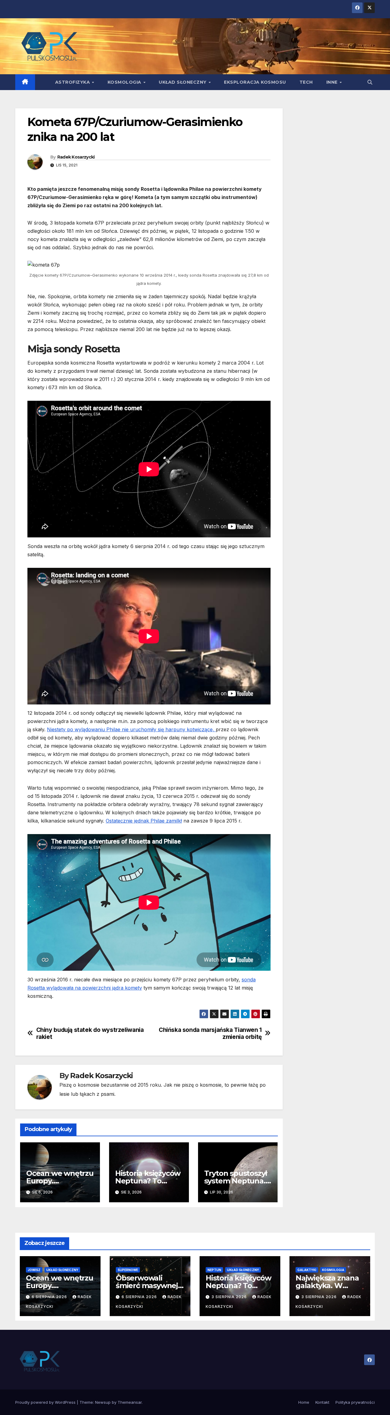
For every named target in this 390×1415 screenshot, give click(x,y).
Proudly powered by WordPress (46, 1402)
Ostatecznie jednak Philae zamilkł (144, 821)
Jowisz (34, 1270)
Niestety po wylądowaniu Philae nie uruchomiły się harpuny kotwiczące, (131, 729)
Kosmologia (125, 82)
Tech (306, 82)
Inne (332, 82)
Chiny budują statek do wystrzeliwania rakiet (90, 1033)
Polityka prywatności (355, 1402)
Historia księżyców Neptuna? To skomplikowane (147, 1181)
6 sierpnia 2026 (50, 1296)
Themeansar (130, 1402)
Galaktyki (306, 1270)
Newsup (103, 1402)
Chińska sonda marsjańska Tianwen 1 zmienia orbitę (210, 1033)
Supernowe (128, 1270)
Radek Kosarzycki (76, 157)
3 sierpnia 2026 (229, 1296)
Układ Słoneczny (183, 82)
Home (303, 1402)
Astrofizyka (73, 82)
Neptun (214, 1270)
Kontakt (322, 1402)
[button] (369, 82)
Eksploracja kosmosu (255, 82)
